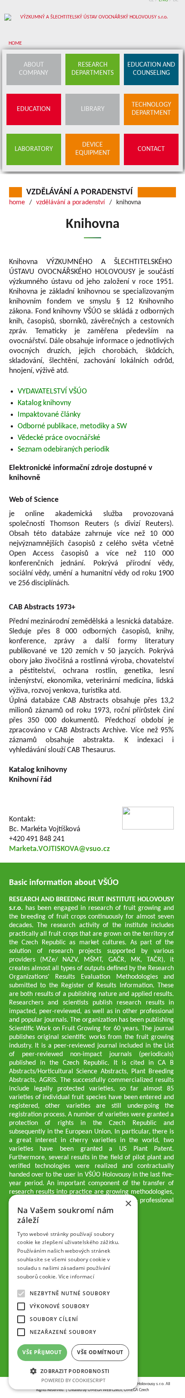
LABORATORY (34, 149)
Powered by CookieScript (73, 1380)
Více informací (76, 1276)
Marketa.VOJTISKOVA (44, 849)
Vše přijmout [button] (42, 1352)
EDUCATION (33, 109)
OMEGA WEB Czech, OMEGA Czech (118, 1390)
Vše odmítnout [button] (100, 1352)
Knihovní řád (30, 780)
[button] (73, 1371)
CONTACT (151, 149)
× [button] (128, 1204)
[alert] (73, 1292)
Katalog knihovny (38, 770)
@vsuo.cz (94, 849)
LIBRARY (93, 109)
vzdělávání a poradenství (79, 192)
